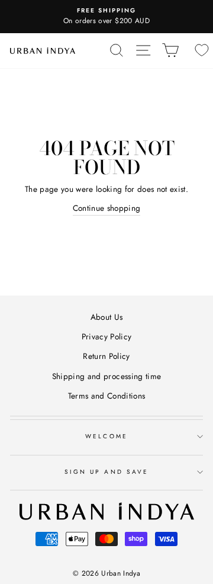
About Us (107, 317)
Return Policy (106, 356)
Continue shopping (107, 208)
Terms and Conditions (107, 396)
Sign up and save (106, 471)
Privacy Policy (107, 336)
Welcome (106, 436)
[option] (106, 16)
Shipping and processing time (107, 376)
